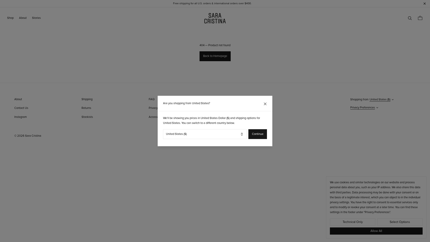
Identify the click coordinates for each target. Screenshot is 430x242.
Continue (257, 134)
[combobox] (205, 134)
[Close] (265, 104)
